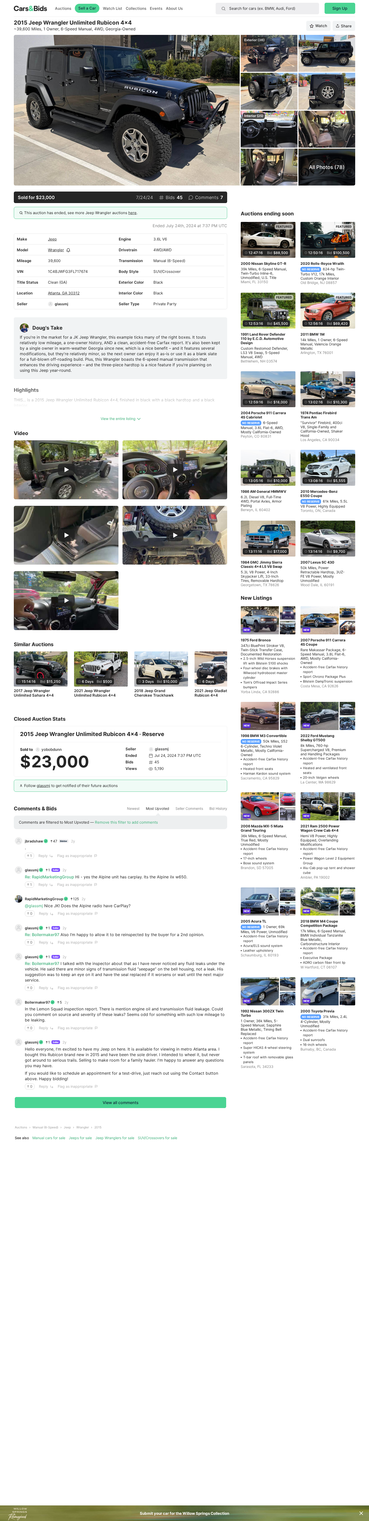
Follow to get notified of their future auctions (71, 785)
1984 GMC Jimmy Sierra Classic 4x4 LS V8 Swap (261, 564)
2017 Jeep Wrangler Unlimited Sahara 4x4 (34, 693)
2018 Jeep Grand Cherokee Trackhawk (154, 693)
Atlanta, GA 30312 (64, 293)
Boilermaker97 (37, 1002)
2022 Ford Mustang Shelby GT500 (317, 738)
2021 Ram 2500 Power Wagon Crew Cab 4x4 (320, 828)
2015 (97, 1127)
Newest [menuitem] (133, 808)
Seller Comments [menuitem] (189, 808)
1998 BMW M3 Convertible (264, 736)
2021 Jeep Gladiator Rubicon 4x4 (213, 693)
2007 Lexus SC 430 (317, 562)
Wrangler (56, 250)
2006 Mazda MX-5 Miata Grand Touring (262, 828)
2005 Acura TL (253, 921)
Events (156, 8)
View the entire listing (118, 418)
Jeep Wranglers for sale (114, 1138)
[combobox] (267, 8)
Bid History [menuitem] (218, 808)
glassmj (61, 304)
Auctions (63, 8)
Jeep (52, 239)
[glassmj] (50, 304)
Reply (43, 856)
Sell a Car (87, 8)
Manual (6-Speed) (45, 1127)
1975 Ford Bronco (256, 640)
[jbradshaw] (18, 841)
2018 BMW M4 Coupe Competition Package (319, 923)
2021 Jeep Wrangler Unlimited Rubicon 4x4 (95, 693)
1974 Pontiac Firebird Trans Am (318, 415)
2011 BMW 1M (312, 334)
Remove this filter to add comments (126, 822)
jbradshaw (34, 841)
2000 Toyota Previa (317, 1011)
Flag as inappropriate (74, 856)
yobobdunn (51, 749)
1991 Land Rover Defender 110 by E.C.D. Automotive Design (263, 338)
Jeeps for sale (80, 1138)
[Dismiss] (361, 1513)
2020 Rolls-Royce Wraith (322, 263)
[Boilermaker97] (18, 1002)
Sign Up (339, 8)
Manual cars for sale (48, 1138)
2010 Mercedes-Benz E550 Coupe (319, 493)
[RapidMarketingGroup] (18, 899)
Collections (136, 8)
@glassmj (34, 905)
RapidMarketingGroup (44, 899)
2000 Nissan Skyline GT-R (263, 263)
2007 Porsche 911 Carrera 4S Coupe (322, 642)
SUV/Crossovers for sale (157, 1138)
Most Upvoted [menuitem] (157, 808)
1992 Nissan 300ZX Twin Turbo (262, 1013)
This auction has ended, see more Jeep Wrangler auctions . (81, 212)
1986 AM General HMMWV (263, 491)
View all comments (121, 1102)
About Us (174, 8)
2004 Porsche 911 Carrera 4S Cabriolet (263, 415)
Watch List (112, 8)
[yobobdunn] (37, 749)
